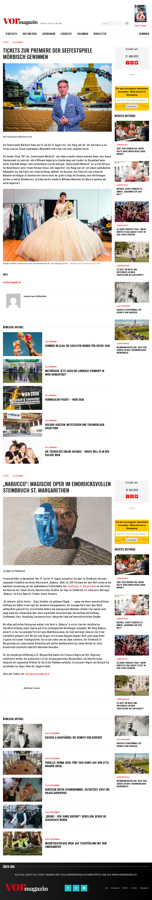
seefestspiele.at (12, 282)
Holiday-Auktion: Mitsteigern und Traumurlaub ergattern (74, 426)
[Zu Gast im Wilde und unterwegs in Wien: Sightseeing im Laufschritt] (132, 252)
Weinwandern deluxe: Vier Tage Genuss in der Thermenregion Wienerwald (132, 350)
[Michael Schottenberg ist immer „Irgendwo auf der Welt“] (132, 171)
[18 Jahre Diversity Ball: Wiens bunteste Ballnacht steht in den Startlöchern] (132, 211)
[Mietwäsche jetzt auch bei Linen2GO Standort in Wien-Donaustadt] (22, 371)
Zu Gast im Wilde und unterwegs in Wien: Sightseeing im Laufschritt (130, 272)
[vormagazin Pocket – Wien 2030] (22, 398)
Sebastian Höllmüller (35, 296)
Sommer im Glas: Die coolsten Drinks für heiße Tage (77, 346)
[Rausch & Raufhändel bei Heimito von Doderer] (132, 292)
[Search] (127, 23)
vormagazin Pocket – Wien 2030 (64, 399)
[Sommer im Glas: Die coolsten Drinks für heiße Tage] (22, 344)
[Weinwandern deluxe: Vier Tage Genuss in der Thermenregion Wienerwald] (132, 330)
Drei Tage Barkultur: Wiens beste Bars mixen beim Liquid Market (131, 151)
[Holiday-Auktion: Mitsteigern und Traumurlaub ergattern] (22, 425)
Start (6, 42)
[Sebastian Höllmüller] (13, 301)
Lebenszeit (122, 145)
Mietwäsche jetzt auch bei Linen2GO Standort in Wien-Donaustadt (74, 372)
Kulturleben (123, 306)
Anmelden (132, 106)
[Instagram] (132, 62)
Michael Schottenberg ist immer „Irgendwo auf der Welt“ (130, 191)
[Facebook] (127, 62)
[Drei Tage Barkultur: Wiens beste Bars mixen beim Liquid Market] (132, 131)
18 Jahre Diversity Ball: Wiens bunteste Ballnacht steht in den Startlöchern (131, 232)
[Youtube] (136, 62)
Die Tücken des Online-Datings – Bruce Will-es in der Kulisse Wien (77, 453)
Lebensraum (123, 266)
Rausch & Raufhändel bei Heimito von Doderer (129, 311)
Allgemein (18, 42)
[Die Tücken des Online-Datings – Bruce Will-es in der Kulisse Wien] (22, 452)
